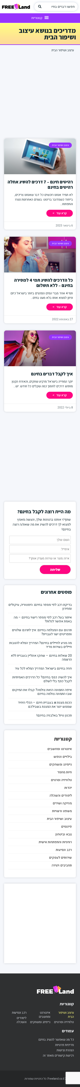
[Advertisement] (40, 94)
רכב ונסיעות (64, 849)
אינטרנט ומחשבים (59, 749)
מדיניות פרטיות (64, 1045)
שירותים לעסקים (60, 857)
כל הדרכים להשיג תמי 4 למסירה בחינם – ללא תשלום (43, 282)
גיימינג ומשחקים (60, 764)
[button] (40, 17)
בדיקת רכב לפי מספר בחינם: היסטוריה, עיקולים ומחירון (40, 606)
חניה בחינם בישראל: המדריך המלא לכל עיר (43, 668)
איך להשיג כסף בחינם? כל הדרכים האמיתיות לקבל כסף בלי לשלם (42, 679)
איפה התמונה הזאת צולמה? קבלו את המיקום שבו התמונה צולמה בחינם (42, 691)
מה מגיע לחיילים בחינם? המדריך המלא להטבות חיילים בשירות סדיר (40, 645)
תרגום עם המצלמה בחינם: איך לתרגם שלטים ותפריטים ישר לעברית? (42, 632)
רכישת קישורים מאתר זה (58, 1055)
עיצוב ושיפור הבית (59, 818)
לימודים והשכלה (61, 795)
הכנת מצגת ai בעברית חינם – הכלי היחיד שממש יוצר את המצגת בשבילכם (45, 704)
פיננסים (66, 826)
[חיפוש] (39, 6)
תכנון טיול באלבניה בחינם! (54, 715)
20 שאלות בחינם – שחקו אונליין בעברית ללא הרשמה (41, 657)
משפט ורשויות (62, 811)
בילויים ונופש (63, 756)
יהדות (68, 787)
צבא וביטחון (63, 834)
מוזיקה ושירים (62, 803)
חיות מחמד (64, 772)
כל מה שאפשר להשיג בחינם (56, 1039)
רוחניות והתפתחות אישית (55, 842)
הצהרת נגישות (65, 1050)
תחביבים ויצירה (62, 865)
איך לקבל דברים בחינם (52, 374)
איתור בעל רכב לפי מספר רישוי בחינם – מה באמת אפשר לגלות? (43, 619)
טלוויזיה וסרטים (61, 780)
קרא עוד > (60, 213)
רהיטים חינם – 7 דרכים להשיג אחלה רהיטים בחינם (40, 184)
